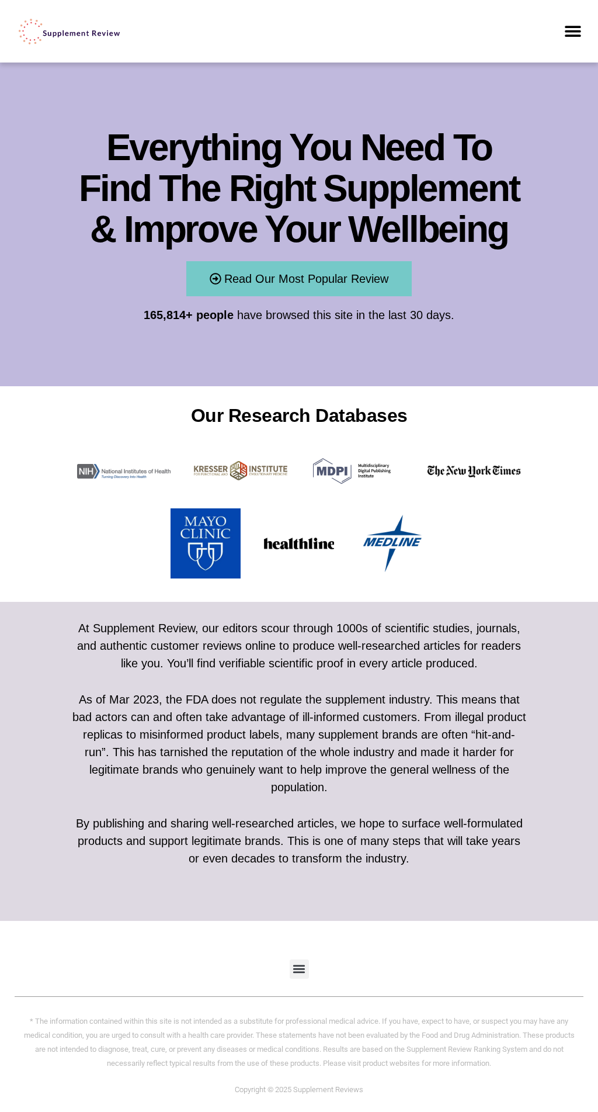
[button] (573, 31)
